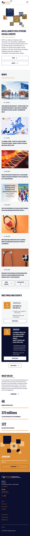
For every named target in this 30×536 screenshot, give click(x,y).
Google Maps (4, 486)
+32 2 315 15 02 (5, 492)
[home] (7, 2)
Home (3, 501)
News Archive (5, 514)
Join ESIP (4, 509)
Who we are (4, 503)
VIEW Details (15, 321)
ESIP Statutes (5, 519)
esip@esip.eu (5, 491)
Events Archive (5, 517)
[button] (27, 2)
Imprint (3, 527)
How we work (4, 506)
